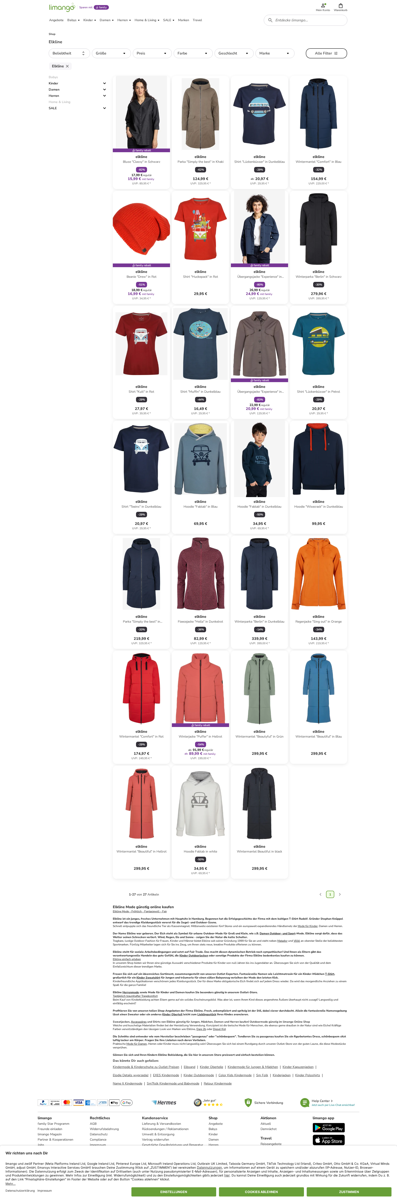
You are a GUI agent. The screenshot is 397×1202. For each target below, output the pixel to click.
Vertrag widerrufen (155, 1139)
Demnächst (269, 1129)
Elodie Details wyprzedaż (130, 1075)
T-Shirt (329, 974)
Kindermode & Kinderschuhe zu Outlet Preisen (146, 1067)
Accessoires (139, 1022)
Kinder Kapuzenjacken (298, 1067)
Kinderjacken (282, 1075)
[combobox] (305, 20)
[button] (340, 7)
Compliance (98, 1139)
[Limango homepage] (62, 7)
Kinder (53, 83)
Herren (54, 96)
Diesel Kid (219, 1029)
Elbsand (189, 1067)
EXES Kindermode (166, 1075)
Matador (282, 941)
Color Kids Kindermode (235, 1075)
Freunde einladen (50, 1129)
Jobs (41, 1145)
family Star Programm (53, 1124)
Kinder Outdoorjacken (193, 955)
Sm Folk (262, 1075)
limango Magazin (50, 1134)
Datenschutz (99, 1134)
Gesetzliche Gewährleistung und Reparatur (172, 1145)
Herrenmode (130, 992)
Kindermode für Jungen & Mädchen (253, 1067)
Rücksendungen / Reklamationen (165, 1129)
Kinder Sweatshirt (148, 977)
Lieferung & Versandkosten (161, 1124)
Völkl (297, 941)
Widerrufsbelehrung (104, 1129)
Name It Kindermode (127, 1083)
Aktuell (266, 1124)
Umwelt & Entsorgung (158, 1134)
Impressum (98, 1145)
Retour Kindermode (218, 1083)
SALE (53, 108)
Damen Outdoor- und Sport (277, 933)
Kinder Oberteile (211, 1067)
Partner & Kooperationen (55, 1139)
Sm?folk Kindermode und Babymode (173, 1083)
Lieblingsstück (206, 1014)
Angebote (216, 1124)
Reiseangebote (271, 1144)
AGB (93, 1124)
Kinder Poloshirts (307, 1075)
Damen (54, 89)
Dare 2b (201, 1029)
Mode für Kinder (308, 926)
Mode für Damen (136, 1044)
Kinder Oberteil (172, 1014)
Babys (213, 1129)
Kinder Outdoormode (199, 1075)
